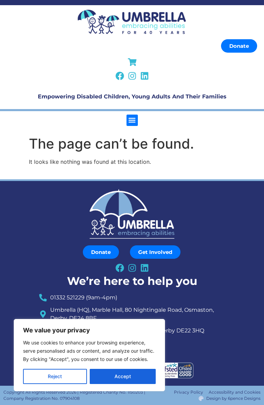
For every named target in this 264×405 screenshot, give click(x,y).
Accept (122, 376)
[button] (132, 120)
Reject (55, 376)
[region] (89, 355)
